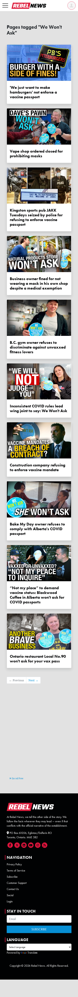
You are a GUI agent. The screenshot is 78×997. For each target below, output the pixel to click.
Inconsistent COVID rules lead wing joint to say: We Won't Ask (38, 408)
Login (10, 901)
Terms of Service (16, 870)
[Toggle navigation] (5, 5)
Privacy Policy (14, 864)
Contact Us (13, 889)
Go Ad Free (17, 778)
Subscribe (12, 877)
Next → (33, 680)
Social (10, 895)
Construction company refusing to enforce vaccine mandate (37, 467)
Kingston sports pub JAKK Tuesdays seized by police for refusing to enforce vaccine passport (36, 217)
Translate (33, 952)
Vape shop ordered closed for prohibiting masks (36, 154)
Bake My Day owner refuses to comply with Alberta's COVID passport (37, 529)
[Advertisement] (39, 735)
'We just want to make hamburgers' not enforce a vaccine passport (33, 92)
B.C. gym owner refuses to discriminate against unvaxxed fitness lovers (38, 347)
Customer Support (16, 883)
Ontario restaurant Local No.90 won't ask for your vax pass (38, 659)
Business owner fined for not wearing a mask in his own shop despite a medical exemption (39, 283)
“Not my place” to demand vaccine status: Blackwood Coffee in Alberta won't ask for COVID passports (37, 595)
